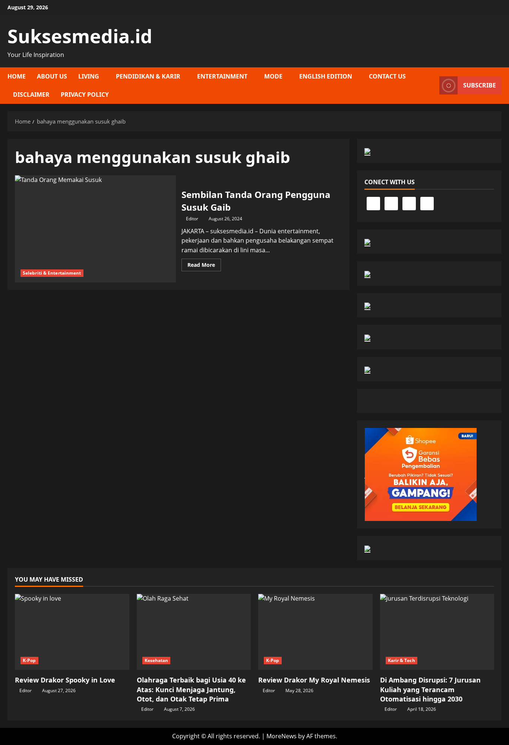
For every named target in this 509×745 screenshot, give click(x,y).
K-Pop (29, 660)
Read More (204, 266)
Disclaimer (31, 94)
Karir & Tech (401, 660)
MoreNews (281, 736)
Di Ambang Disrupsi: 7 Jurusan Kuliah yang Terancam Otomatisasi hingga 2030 (430, 689)
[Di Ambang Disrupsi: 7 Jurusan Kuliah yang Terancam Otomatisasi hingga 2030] (437, 632)
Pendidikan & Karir (148, 76)
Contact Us (387, 76)
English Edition (325, 76)
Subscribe (479, 85)
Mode (273, 76)
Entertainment (222, 76)
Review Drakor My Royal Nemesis (314, 679)
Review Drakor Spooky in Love (65, 679)
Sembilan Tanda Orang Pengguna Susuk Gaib (95, 228)
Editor (192, 218)
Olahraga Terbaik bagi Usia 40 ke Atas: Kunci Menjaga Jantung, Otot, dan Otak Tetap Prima (191, 689)
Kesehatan (156, 660)
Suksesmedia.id (79, 36)
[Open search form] (431, 86)
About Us (52, 76)
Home (16, 76)
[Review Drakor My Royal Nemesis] (315, 632)
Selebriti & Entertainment (52, 273)
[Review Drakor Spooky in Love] (72, 632)
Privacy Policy (85, 94)
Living (88, 76)
